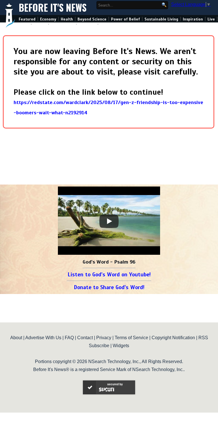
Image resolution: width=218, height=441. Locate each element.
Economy (48, 19)
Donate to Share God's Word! (109, 287)
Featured (27, 19)
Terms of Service (131, 337)
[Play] (109, 221)
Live (211, 19)
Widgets (121, 345)
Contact (85, 337)
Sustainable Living (161, 19)
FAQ (69, 337)
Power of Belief (125, 19)
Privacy (103, 337)
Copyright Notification (173, 337)
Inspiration (193, 19)
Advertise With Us (43, 337)
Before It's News (53, 8)
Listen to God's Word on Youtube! (109, 274)
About (16, 337)
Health (67, 19)
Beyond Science (91, 19)
